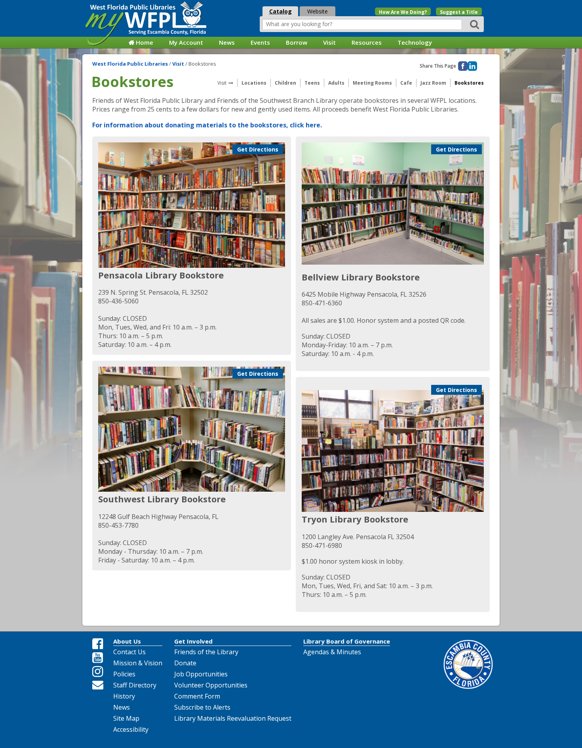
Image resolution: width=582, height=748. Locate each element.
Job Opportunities (201, 674)
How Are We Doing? (403, 12)
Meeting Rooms (372, 83)
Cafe (406, 83)
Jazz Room (433, 83)
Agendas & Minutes (332, 652)
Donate (185, 663)
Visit (329, 42)
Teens (312, 83)
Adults (336, 83)
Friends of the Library (206, 652)
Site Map (126, 718)
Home (144, 42)
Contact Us (129, 652)
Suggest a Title (459, 12)
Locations (254, 83)
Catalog (280, 11)
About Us (127, 641)
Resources (367, 42)
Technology (415, 42)
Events (260, 42)
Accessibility (130, 729)
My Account (186, 42)
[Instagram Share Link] (97, 671)
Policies (124, 674)
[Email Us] (97, 684)
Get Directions (257, 149)
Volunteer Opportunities (210, 685)
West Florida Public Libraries (130, 63)
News (227, 42)
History (124, 696)
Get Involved (193, 641)
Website (317, 11)
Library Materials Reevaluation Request (232, 718)
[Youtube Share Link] (97, 657)
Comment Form (197, 696)
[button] (475, 24)
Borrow (296, 42)
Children (285, 83)
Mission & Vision (137, 663)
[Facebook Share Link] (97, 644)
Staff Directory (134, 685)
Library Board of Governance (346, 641)
